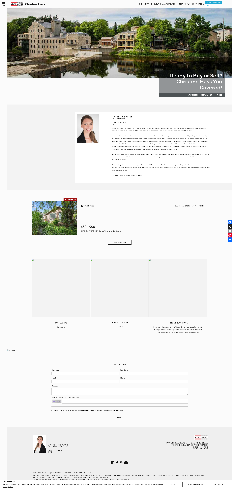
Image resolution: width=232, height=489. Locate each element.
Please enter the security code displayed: (65, 398)
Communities (197, 4)
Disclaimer (68, 473)
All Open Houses (119, 242)
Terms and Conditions (83, 473)
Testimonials (184, 4)
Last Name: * (124, 370)
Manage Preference (195, 484)
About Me (148, 4)
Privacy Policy (8, 487)
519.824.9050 (194, 95)
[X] (230, 226)
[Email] (230, 231)
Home (140, 4)
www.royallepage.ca (41, 473)
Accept (174, 484)
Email (205, 95)
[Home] (17, 4)
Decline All (218, 484)
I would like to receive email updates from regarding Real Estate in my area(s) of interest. (88, 410)
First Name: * (55, 370)
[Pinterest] (230, 235)
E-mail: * (54, 378)
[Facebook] (230, 222)
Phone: (122, 378)
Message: (54, 386)
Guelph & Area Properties (164, 4)
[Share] (230, 239)
